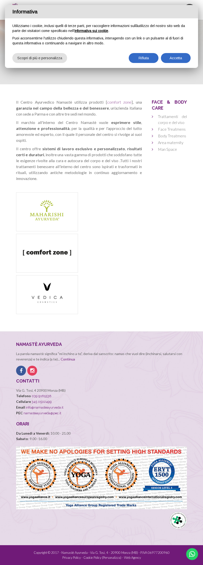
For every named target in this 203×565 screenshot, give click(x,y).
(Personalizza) (111, 558)
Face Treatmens (172, 129)
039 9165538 (41, 396)
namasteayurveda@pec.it (42, 413)
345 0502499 (42, 402)
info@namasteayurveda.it (44, 407)
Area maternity (170, 142)
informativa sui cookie (91, 31)
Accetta (176, 58)
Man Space (167, 149)
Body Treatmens (172, 135)
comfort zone (119, 102)
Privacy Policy (71, 558)
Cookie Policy (92, 558)
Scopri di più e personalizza (39, 58)
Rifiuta (143, 58)
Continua (68, 359)
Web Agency (132, 558)
